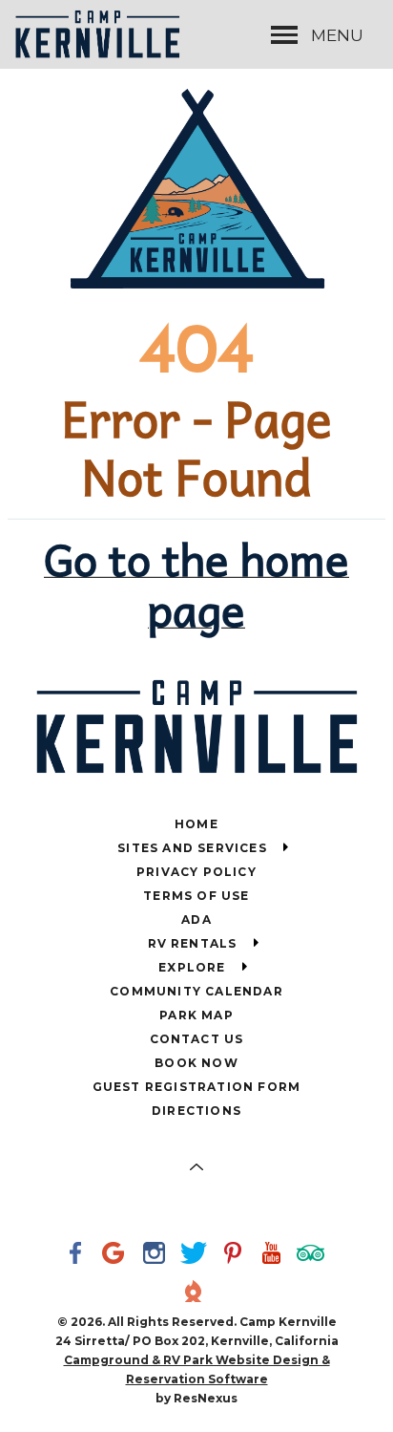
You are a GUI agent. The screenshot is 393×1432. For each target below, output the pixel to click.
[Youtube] (275, 1255)
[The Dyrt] (196, 1293)
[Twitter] (196, 1255)
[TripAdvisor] (314, 1255)
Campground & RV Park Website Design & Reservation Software (197, 1369)
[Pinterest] (235, 1255)
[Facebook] (79, 1255)
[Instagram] (157, 1255)
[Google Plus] (118, 1255)
